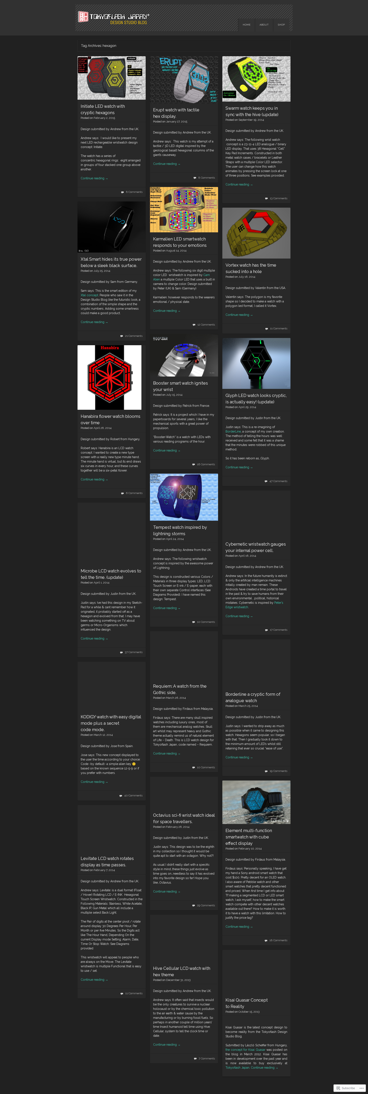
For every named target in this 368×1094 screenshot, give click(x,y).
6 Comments (134, 493)
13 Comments (278, 198)
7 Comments (207, 1058)
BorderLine (233, 431)
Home (247, 24)
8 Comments (134, 192)
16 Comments (206, 464)
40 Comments (133, 795)
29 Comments (206, 905)
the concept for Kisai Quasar (245, 1049)
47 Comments (278, 481)
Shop (281, 24)
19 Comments (278, 771)
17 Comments (278, 629)
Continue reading (94, 178)
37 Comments (133, 652)
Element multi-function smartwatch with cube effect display (249, 837)
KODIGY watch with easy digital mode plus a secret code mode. (111, 723)
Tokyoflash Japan (237, 1067)
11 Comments (278, 328)
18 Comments (278, 940)
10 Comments (206, 622)
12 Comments (206, 324)
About (264, 24)
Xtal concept (89, 295)
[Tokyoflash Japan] (184, 17)
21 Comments (133, 336)
